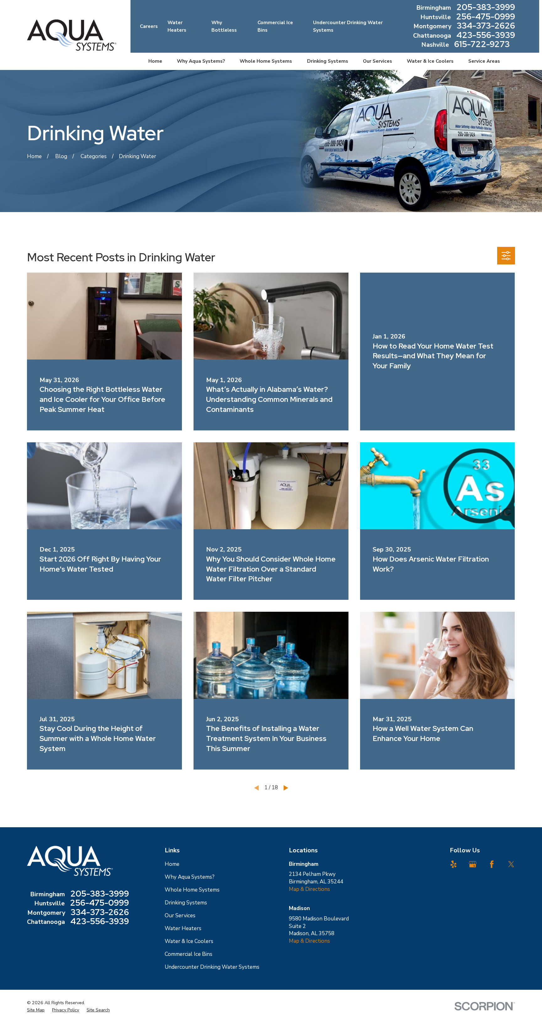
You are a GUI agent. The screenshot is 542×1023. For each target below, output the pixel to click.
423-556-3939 (485, 35)
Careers (149, 26)
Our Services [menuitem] (377, 61)
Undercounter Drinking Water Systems (212, 967)
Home (172, 864)
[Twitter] (511, 864)
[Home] (71, 35)
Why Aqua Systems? (190, 877)
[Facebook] (492, 864)
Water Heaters (183, 928)
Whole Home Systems (192, 889)
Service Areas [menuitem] (484, 61)
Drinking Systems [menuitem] (327, 61)
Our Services (180, 915)
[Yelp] (453, 864)
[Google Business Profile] (472, 864)
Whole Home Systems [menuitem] (266, 61)
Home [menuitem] (155, 61)
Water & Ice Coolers (189, 941)
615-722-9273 (482, 45)
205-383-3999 (485, 8)
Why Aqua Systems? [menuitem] (201, 61)
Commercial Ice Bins (188, 954)
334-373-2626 (486, 26)
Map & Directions (309, 889)
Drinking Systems (186, 902)
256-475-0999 (485, 17)
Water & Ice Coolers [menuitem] (430, 61)
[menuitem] (36, 1010)
